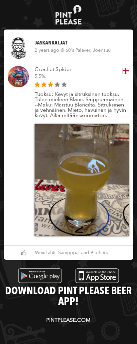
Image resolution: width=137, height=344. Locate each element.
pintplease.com (68, 320)
